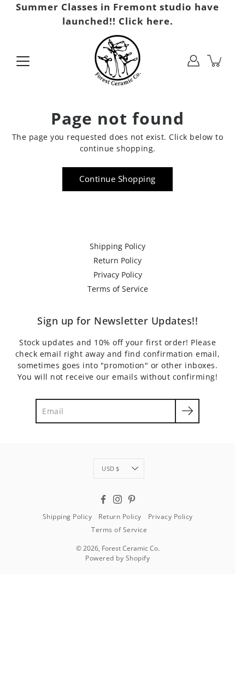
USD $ (110, 468)
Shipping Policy (117, 246)
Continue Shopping (117, 179)
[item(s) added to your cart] (215, 60)
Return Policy (117, 260)
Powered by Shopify (117, 558)
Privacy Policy (117, 274)
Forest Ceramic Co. (131, 548)
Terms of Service (117, 289)
